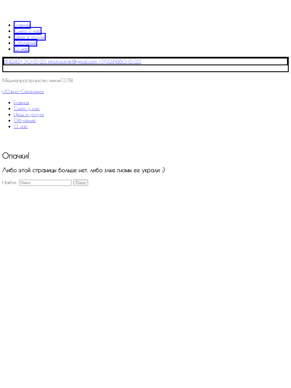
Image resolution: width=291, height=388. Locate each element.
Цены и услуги (29, 37)
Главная (22, 25)
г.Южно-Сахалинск (23, 91)
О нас (21, 49)
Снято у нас (27, 31)
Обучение (25, 43)
